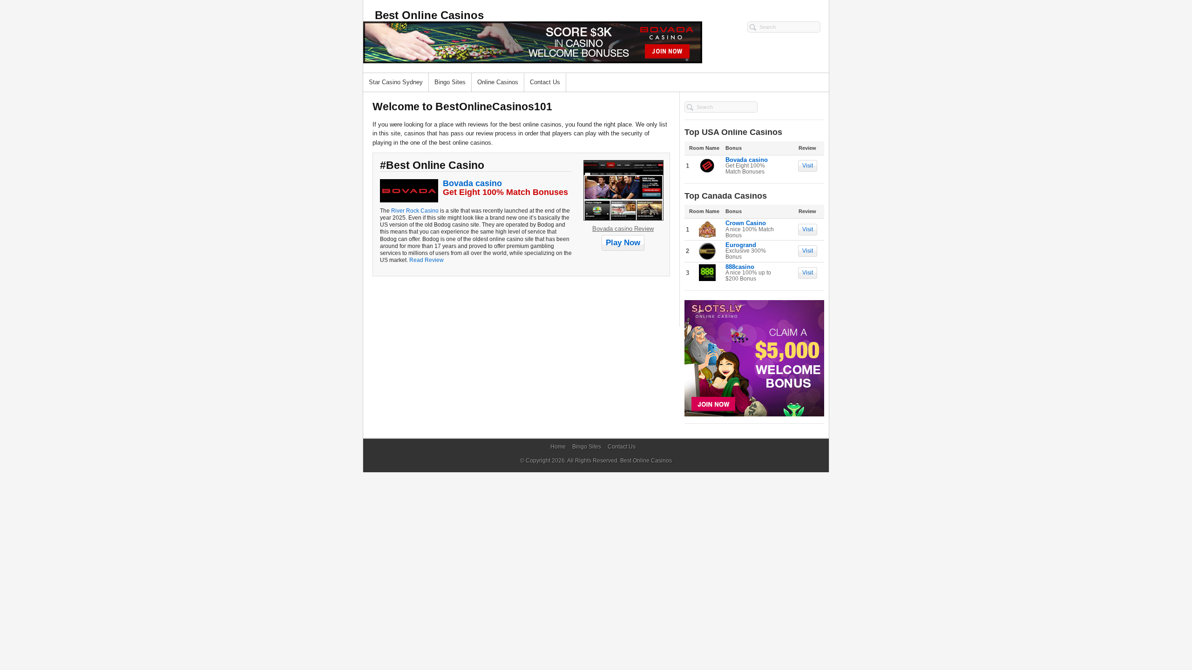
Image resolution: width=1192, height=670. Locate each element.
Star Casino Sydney (396, 82)
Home (558, 446)
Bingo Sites (450, 82)
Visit (807, 165)
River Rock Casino (415, 211)
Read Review (426, 260)
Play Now (623, 242)
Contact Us (545, 82)
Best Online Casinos (646, 460)
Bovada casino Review (623, 228)
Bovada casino (472, 183)
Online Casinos (497, 82)
